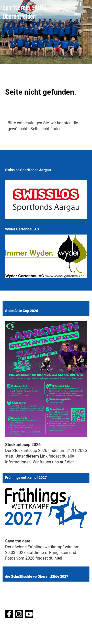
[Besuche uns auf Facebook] (9, 615)
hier (57, 558)
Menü (78, 14)
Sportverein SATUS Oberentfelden (25, 12)
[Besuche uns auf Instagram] (19, 615)
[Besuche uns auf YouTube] (29, 615)
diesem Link (37, 456)
